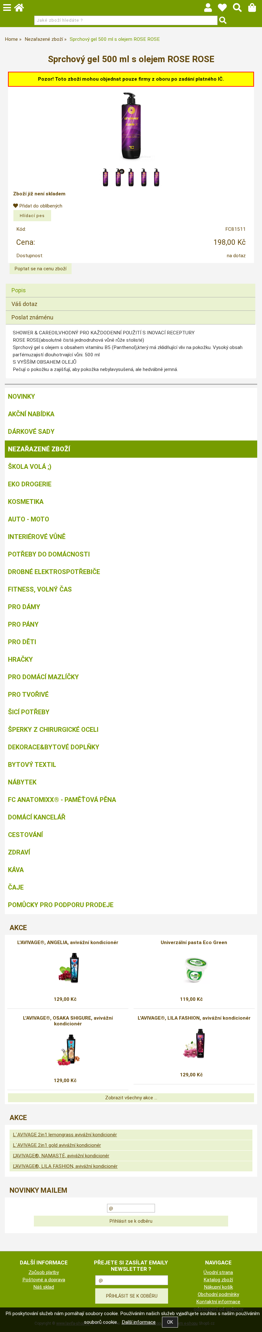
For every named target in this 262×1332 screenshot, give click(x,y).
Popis (19, 290)
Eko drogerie (29, 484)
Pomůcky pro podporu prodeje (60, 905)
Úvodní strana (218, 1272)
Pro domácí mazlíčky (43, 677)
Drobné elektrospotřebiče (54, 572)
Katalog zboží (218, 1280)
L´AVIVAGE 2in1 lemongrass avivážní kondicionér (65, 1135)
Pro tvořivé (28, 694)
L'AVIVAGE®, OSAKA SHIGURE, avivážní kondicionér (68, 1021)
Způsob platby (43, 1272)
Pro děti (22, 642)
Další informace (139, 1322)
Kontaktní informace (218, 1302)
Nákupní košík (218, 1287)
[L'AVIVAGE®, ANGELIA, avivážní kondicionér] (68, 968)
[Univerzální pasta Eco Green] (194, 968)
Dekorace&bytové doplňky (53, 747)
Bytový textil (32, 764)
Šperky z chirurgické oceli (53, 729)
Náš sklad (43, 1287)
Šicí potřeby (29, 712)
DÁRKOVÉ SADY (31, 431)
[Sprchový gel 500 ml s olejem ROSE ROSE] (131, 125)
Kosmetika (25, 502)
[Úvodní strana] (22, 9)
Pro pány (23, 624)
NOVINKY (21, 396)
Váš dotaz (24, 304)
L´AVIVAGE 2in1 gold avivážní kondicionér (57, 1145)
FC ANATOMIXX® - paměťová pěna (62, 800)
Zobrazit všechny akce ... (131, 1098)
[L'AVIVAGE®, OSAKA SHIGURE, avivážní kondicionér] (68, 1050)
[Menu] (7, 7)
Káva (16, 870)
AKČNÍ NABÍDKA (31, 414)
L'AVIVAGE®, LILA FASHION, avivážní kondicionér (194, 1018)
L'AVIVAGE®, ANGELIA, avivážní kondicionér (67, 942)
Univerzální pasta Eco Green (194, 942)
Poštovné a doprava (43, 1280)
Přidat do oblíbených (40, 206)
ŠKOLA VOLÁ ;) (29, 466)
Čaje (16, 887)
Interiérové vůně (37, 537)
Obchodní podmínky (218, 1294)
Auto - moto (28, 519)
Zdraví (19, 852)
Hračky (20, 659)
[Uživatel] (225, 9)
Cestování (25, 835)
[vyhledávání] (240, 9)
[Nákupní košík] (255, 9)
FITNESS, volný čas (40, 589)
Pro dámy (24, 607)
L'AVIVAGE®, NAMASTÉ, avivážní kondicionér (61, 1156)
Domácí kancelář (37, 817)
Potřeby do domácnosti (49, 554)
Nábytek (22, 782)
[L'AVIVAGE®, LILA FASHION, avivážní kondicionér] (194, 1044)
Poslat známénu (32, 317)
